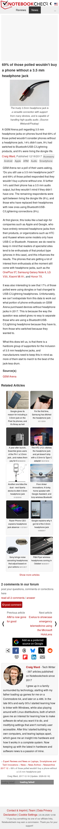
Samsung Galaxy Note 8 (32, 272)
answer (31, 598)
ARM (26, 161)
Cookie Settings (28, 814)
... (55, 10)
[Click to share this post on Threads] (24, 651)
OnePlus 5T (9, 272)
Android (8, 161)
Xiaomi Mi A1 (16, 276)
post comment (12, 605)
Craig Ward (8, 156)
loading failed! (8, 782)
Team (32, 810)
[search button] (46, 3)
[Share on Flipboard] (25, 657)
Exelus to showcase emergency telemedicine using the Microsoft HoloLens (40, 625)
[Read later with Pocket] (16, 657)
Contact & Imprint (17, 810)
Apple (18, 161)
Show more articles (29, 574)
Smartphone (45, 161)
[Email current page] (42, 657)
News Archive (34, 764)
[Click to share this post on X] (41, 650)
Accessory (48, 156)
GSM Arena (9, 376)
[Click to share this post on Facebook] (15, 651)
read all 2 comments (13, 598)
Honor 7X (36, 276)
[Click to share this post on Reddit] (50, 650)
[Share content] (8, 650)
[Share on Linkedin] (34, 657)
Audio (34, 161)
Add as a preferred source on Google (32, 641)
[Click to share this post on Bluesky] (33, 651)
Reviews (21, 10)
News (34, 10)
